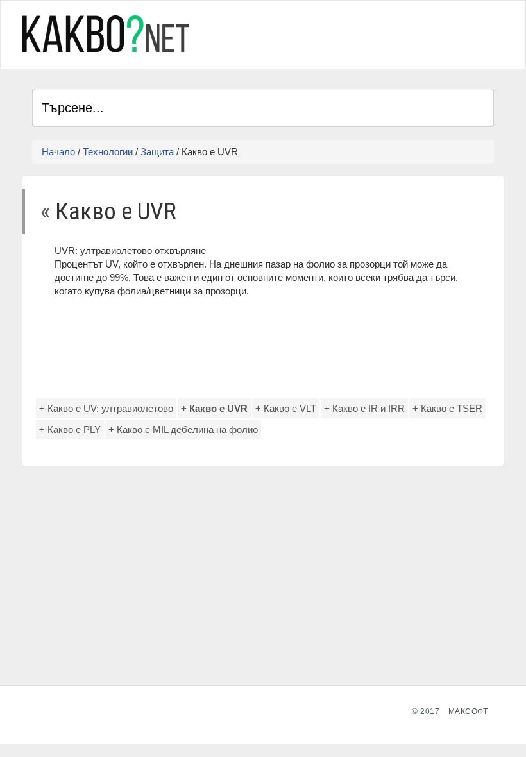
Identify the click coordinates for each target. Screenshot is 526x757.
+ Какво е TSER (447, 408)
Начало (58, 151)
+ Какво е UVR (214, 408)
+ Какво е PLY (70, 429)
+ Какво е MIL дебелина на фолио (183, 429)
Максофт (468, 711)
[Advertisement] (344, 32)
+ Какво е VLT (285, 408)
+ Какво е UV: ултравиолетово (106, 408)
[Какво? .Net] (105, 33)
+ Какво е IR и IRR (364, 408)
